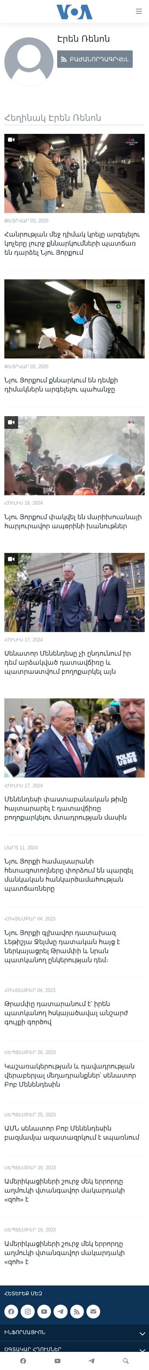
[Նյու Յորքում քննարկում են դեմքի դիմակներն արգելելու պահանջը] (74, 318)
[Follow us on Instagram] (27, 1311)
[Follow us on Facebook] (11, 1311)
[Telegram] (91, 1361)
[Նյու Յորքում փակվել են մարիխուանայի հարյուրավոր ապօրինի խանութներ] (74, 455)
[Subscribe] (93, 1311)
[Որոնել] (126, 1361)
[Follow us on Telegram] (60, 1311)
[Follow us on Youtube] (44, 1311)
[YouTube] (57, 1361)
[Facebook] (23, 1361)
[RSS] (77, 1311)
